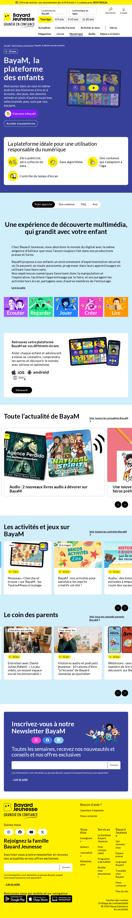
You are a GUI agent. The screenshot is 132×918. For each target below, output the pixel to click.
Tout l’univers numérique (22, 45)
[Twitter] (42, 832)
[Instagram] (36, 740)
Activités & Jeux (90, 27)
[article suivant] (125, 608)
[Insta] (9, 832)
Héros (113, 27)
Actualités (44, 27)
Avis (95, 204)
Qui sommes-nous (121, 844)
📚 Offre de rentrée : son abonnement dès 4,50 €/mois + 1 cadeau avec (61, 2)
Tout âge (45, 19)
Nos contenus (67, 204)
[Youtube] (31, 832)
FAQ (83, 204)
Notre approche (43, 204)
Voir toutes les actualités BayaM (108, 418)
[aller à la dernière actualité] (118, 504)
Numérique (76, 33)
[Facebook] (47, 740)
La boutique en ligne (80, 11)
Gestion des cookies (117, 900)
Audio (91, 33)
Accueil (7, 45)
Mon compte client (102, 849)
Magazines (44, 33)
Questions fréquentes (92, 810)
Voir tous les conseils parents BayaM (106, 618)
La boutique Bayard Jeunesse (104, 838)
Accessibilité (121, 909)
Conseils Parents (65, 27)
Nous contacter (88, 815)
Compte (123, 13)
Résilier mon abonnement (104, 872)
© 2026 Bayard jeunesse (114, 906)
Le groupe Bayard (121, 863)
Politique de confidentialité (113, 903)
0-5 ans (59, 19)
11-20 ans (88, 19)
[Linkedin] (59, 740)
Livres (60, 33)
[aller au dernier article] (118, 608)
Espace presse (119, 855)
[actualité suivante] (125, 504)
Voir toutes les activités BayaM (108, 531)
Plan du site (122, 891)
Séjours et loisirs (110, 33)
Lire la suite (18, 287)
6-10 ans (73, 19)
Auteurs (84, 846)
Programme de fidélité (104, 860)
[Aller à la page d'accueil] (19, 26)
